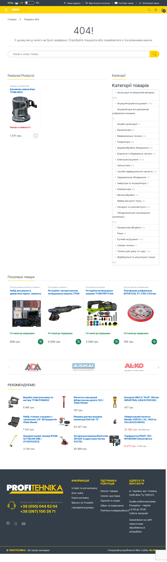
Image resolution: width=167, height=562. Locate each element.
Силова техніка (125, 245)
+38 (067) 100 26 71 (38, 511)
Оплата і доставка (110, 495)
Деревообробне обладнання (132, 147)
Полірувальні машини (57, 287)
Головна (12, 19)
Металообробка (126, 195)
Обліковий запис (150, 3)
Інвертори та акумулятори (131, 183)
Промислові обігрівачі (129, 227)
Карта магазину (80, 497)
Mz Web (153, 550)
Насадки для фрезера (19, 86)
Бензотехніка (124, 129)
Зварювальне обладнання (131, 177)
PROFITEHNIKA (17, 550)
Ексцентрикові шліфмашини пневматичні (136, 288)
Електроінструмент (127, 159)
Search (149, 10)
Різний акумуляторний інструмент (25, 287)
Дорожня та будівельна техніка (134, 153)
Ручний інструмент (127, 239)
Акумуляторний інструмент (132, 103)
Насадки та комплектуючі (131, 206)
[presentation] (158, 367)
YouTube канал (126, 3)
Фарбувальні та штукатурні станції (136, 257)
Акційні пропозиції (127, 124)
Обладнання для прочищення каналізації (131, 214)
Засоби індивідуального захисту (135, 171)
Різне (120, 233)
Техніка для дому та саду (131, 251)
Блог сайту (77, 493)
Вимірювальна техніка (129, 136)
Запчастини (123, 165)
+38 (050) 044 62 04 (38, 506)
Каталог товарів (109, 491)
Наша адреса (73, 3)
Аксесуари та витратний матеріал (135, 92)
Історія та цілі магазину (84, 488)
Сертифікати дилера (83, 507)
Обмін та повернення (112, 505)
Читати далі (34, 135)
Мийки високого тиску (129, 200)
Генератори (123, 141)
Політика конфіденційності (114, 510)
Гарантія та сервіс (110, 500)
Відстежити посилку (99, 3)
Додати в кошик (39, 341)
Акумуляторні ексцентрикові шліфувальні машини (130, 111)
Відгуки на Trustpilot (82, 502)
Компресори (124, 189)
